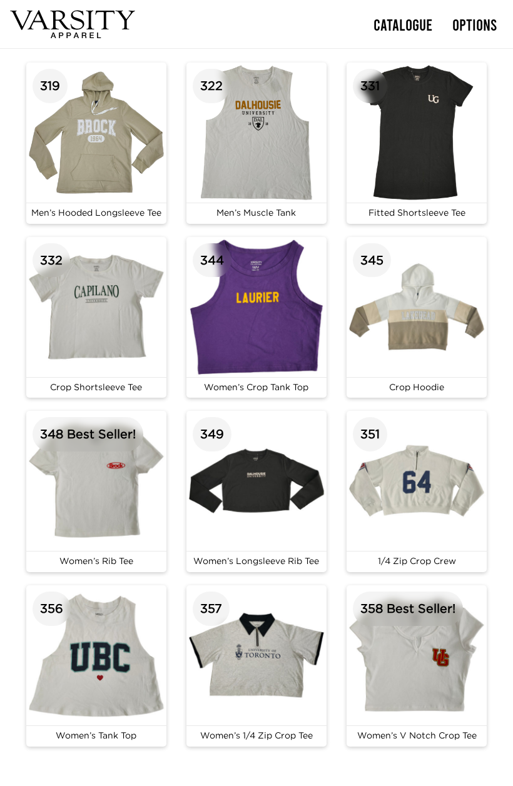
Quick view (96, 143)
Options (474, 24)
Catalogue (402, 24)
